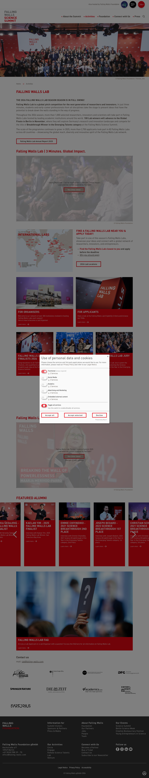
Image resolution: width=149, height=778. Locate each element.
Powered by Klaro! (101, 420)
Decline (99, 415)
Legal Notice (92, 365)
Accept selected (75, 415)
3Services (53, 380)
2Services (53, 373)
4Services (53, 399)
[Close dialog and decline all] (107, 356)
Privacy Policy (68, 365)
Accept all (49, 415)
